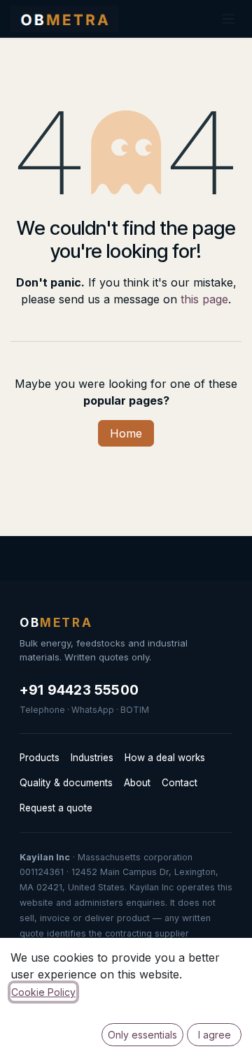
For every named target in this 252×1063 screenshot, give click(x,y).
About (137, 782)
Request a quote (56, 807)
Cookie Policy (43, 992)
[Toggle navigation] (228, 19)
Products (39, 757)
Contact (179, 782)
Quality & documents (66, 782)
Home (126, 433)
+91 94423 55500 (79, 690)
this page (204, 299)
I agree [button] (214, 1035)
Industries (92, 757)
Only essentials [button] (142, 1035)
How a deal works (165, 757)
